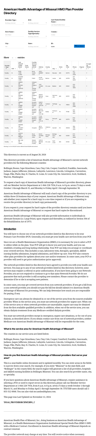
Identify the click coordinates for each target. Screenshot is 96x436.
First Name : (9, 32)
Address (41, 67)
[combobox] (14, 23)
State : (30, 43)
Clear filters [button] (80, 46)
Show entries (14, 57)
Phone (74, 67)
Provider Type (7, 66)
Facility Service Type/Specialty (34, 65)
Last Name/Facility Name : (58, 21)
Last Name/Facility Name (20, 65)
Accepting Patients (88, 66)
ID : (52, 43)
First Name (27, 66)
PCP (13, 68)
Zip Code (67, 66)
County (48, 67)
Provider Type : (11, 20)
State (60, 67)
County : (54, 32)
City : (7, 43)
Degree (82, 67)
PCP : (30, 20)
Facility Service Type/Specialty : (34, 33)
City (53, 68)
